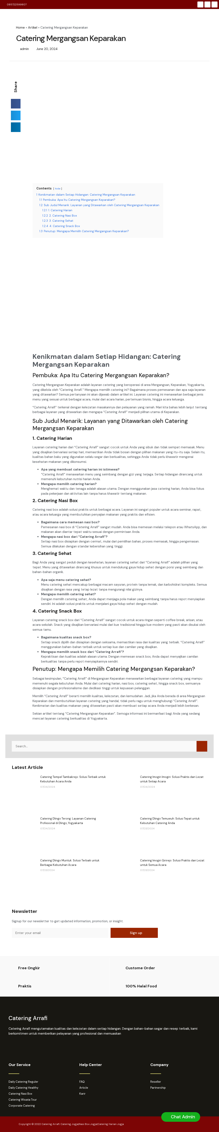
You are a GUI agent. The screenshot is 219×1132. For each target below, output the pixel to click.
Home (20, 27)
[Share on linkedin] (16, 127)
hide (57, 188)
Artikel (32, 27)
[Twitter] (215, 4)
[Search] (202, 746)
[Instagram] (207, 4)
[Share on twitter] (16, 115)
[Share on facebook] (16, 104)
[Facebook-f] (200, 4)
